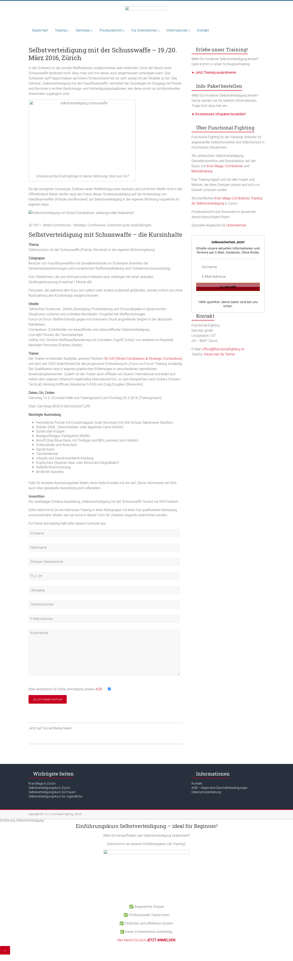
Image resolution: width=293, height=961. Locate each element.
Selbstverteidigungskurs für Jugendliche (55, 796)
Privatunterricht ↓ (112, 30)
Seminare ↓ (84, 30)
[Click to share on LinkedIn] (56, 736)
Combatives (234, 166)
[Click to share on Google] (48, 736)
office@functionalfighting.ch (223, 349)
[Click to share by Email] (64, 736)
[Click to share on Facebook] (32, 736)
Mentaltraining (202, 171)
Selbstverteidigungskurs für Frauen (52, 792)
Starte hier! (40, 30)
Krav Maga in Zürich (42, 783)
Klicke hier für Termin (219, 354)
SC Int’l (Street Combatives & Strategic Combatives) (143, 359)
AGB (98, 689)
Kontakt (203, 30)
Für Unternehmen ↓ (145, 30)
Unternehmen (236, 225)
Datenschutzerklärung (206, 792)
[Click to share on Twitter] (40, 736)
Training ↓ (62, 30)
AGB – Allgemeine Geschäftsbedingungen (220, 787)
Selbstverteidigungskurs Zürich (49, 787)
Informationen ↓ (178, 30)
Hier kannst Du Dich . (146, 940)
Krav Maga (215, 166)
